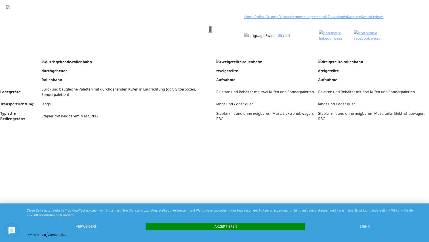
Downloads (337, 16)
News (379, 16)
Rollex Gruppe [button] (266, 16)
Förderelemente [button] (292, 16)
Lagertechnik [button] (317, 16)
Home (249, 16)
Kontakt (367, 16)
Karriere (354, 16)
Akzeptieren (225, 226)
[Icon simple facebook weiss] (372, 35)
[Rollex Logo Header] (104, 29)
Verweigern (86, 226)
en (287, 35)
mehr (365, 226)
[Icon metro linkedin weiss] (335, 35)
